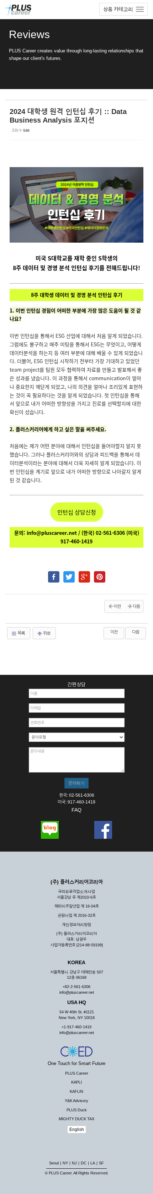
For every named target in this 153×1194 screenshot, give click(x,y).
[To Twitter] (69, 573)
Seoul (54, 1163)
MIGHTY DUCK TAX (76, 1119)
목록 (21, 633)
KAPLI (76, 1082)
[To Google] (84, 573)
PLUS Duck (77, 1110)
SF (101, 1163)
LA (92, 1163)
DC (83, 1163)
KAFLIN (76, 1091)
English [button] (76, 1129)
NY (65, 1163)
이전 (113, 632)
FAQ (76, 810)
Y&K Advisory (76, 1101)
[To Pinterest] (99, 573)
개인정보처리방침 (76, 924)
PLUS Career (76, 1073)
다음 (135, 632)
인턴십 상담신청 (76, 512)
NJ (74, 1163)
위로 (46, 633)
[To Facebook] (53, 573)
